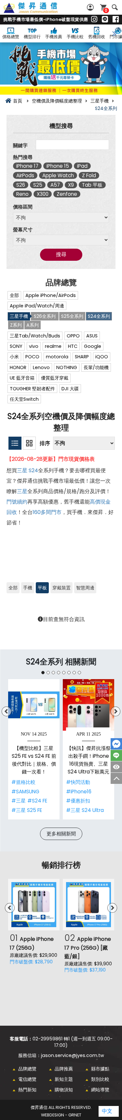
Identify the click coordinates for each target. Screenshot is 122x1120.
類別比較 (100, 1079)
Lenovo (41, 367)
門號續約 (17, 502)
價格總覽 (10, 36)
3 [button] (53, 672)
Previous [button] (6, 711)
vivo (33, 346)
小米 (14, 356)
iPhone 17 (27, 166)
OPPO (73, 336)
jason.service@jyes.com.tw (72, 1055)
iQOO (101, 356)
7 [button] (74, 672)
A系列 (32, 325)
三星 (22, 470)
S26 (20, 184)
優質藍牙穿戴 (54, 378)
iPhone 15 (58, 166)
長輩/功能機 (96, 367)
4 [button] (58, 672)
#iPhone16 (78, 791)
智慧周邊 (85, 587)
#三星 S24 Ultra (85, 810)
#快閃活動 (78, 782)
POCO (32, 356)
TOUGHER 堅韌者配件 (32, 388)
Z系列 (16, 325)
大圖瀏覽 (29, 443)
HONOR (18, 367)
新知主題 (64, 1079)
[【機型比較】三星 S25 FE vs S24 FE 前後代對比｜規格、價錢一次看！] (34, 705)
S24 (33, 470)
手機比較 (75, 36)
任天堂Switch (24, 399)
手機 (27, 587)
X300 (42, 194)
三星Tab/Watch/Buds (35, 336)
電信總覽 (27, 1079)
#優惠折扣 (78, 800)
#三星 (18, 800)
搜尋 (115, 7)
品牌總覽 (27, 1069)
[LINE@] (105, 19)
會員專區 (91, 7)
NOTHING (66, 367)
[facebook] (116, 19)
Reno (22, 194)
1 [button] (43, 672)
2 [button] (48, 672)
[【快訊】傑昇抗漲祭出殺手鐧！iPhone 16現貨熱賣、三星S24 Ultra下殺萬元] (88, 705)
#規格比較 (23, 782)
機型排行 (32, 36)
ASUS (92, 336)
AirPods (25, 175)
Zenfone (67, 194)
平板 (42, 587)
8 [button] (79, 672)
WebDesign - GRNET (61, 1115)
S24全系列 (99, 316)
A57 (55, 184)
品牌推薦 (64, 1069)
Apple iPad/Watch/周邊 (37, 306)
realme (53, 346)
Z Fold (89, 175)
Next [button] (115, 711)
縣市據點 (100, 1069)
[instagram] (94, 19)
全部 (14, 295)
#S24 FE (37, 800)
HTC (72, 346)
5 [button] (63, 672)
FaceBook (116, 744)
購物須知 (64, 1089)
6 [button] (69, 672)
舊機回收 (96, 36)
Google (92, 346)
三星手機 (19, 316)
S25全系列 (72, 316)
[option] (34, 749)
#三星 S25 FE (26, 810)
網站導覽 (100, 1089)
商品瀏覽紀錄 (116, 767)
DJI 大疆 (70, 388)
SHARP (82, 356)
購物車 (106, 10)
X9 (71, 184)
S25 (37, 184)
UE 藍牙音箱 (22, 378)
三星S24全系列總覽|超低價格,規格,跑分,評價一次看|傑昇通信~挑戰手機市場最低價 (37, 11)
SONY (16, 346)
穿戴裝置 (61, 587)
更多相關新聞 (61, 833)
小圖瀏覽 (14, 443)
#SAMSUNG (25, 791)
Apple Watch (58, 175)
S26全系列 (45, 316)
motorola (57, 356)
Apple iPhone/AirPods (50, 295)
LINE (116, 755)
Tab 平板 (92, 184)
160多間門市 (47, 512)
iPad (82, 166)
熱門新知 (27, 1089)
